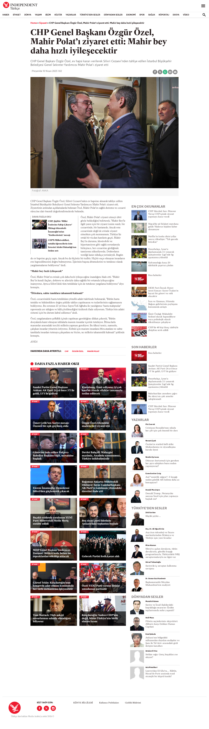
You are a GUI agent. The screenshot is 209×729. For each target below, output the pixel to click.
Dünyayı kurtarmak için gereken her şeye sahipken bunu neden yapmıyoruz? (162, 463)
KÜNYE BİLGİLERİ (83, 703)
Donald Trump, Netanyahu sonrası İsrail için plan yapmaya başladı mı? (162, 496)
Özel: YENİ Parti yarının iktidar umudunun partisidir (101, 587)
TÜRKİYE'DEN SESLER (90, 15)
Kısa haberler (155, 275)
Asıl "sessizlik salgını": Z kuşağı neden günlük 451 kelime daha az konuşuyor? (162, 480)
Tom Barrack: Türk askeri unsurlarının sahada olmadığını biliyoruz (52, 618)
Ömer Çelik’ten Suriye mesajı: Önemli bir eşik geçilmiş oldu (51, 425)
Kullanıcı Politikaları (109, 703)
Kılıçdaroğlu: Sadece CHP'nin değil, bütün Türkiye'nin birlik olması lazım (100, 618)
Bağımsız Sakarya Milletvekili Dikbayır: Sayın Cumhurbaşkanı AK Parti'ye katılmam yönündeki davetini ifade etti (101, 487)
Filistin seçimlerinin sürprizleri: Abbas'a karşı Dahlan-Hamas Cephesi (162, 624)
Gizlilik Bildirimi (133, 703)
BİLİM (48, 15)
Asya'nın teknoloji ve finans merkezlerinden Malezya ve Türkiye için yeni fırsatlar (160, 535)
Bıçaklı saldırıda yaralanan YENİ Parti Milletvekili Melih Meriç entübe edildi (52, 520)
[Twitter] (46, 708)
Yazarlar (71, 15)
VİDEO (186, 15)
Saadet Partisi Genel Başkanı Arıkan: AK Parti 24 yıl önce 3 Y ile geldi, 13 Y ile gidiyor (53, 390)
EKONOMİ (131, 15)
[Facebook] (39, 708)
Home (33, 23)
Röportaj (164, 15)
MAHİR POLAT (93, 351)
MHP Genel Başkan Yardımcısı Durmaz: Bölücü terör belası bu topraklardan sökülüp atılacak (52, 553)
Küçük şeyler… (153, 516)
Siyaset (17, 15)
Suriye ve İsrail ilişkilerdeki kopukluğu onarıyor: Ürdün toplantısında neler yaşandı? (160, 608)
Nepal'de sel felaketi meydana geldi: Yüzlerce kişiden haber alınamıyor (163, 227)
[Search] (204, 15)
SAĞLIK (151, 15)
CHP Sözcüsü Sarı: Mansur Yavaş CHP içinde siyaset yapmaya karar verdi (162, 214)
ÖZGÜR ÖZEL (78, 351)
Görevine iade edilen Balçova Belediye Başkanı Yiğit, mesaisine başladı (53, 455)
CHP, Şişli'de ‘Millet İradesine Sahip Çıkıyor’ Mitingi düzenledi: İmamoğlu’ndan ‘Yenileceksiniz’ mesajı (60, 228)
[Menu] (203, 6)
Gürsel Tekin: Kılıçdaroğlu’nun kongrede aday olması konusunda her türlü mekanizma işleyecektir (53, 586)
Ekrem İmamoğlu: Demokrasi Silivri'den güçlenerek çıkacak (51, 490)
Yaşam (38, 15)
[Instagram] (53, 708)
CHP (66, 351)
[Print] (175, 72)
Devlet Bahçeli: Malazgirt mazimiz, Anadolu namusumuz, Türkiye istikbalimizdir (101, 455)
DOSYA (176, 15)
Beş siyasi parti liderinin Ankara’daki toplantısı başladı (100, 522)
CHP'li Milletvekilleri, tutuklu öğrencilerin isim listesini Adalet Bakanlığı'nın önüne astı (62, 245)
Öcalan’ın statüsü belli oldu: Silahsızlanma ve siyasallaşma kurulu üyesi (160, 447)
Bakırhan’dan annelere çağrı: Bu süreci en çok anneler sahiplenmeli (162, 396)
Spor (142, 15)
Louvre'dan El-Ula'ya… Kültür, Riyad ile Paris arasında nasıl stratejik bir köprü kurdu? (161, 674)
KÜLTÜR (58, 15)
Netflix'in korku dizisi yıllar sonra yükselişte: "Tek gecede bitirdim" (163, 239)
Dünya (27, 15)
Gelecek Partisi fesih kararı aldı (100, 556)
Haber (5, 15)
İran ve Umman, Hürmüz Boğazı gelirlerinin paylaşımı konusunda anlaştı (162, 304)
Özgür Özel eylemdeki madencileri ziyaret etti (96, 425)
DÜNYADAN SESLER (113, 15)
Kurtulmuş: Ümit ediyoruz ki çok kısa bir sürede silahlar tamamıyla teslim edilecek (102, 390)
